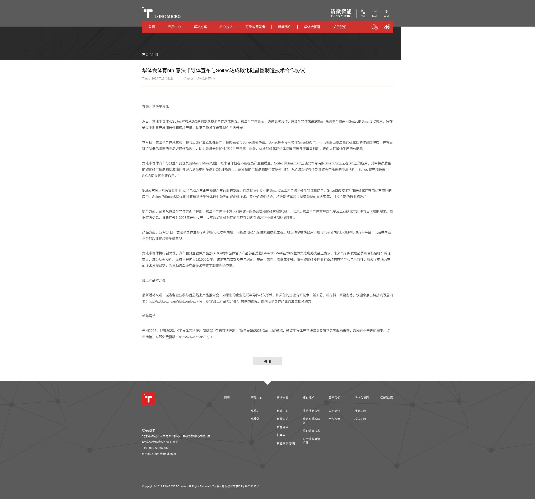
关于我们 (339, 27)
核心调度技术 (311, 430)
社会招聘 (360, 411)
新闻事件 (284, 27)
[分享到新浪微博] (387, 28)
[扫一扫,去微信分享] (375, 28)
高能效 (255, 419)
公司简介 (334, 411)
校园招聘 (360, 419)
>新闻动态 (386, 397)
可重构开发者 (255, 27)
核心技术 (226, 27)
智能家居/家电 (286, 443)
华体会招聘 (312, 27)
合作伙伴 (334, 419)
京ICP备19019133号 (247, 486)
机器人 (281, 435)
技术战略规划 (311, 411)
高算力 (255, 411)
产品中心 (174, 27)
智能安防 (282, 419)
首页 (151, 27)
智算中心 (282, 411)
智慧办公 (282, 427)
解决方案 (200, 27)
